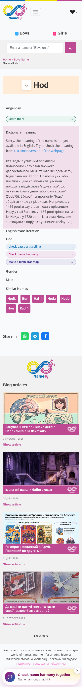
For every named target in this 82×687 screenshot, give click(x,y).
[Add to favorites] (26, 85)
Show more (41, 635)
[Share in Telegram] (35, 336)
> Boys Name (20, 59)
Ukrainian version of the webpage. (39, 151)
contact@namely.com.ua (49, 663)
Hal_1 (38, 298)
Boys (27, 33)
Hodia (12, 298)
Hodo (65, 298)
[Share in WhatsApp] (25, 336)
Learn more (16, 119)
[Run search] (70, 47)
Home (7, 59)
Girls (60, 33)
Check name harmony (23, 254)
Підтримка (23, 663)
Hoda (52, 298)
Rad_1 (24, 308)
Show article (14, 444)
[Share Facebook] (45, 336)
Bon (25, 298)
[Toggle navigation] (35, 11)
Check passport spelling (25, 246)
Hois (11, 308)
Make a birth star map (24, 262)
